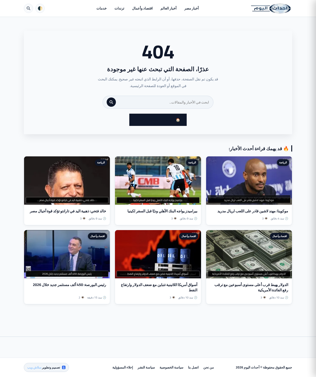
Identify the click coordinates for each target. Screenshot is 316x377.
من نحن (208, 367)
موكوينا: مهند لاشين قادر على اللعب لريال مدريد (252, 210)
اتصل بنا (193, 367)
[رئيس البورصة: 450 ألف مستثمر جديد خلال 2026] (67, 254)
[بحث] (111, 102)
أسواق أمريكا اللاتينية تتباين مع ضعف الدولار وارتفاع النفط (159, 287)
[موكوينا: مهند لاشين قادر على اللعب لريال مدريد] (249, 180)
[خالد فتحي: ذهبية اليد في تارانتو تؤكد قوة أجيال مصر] (67, 180)
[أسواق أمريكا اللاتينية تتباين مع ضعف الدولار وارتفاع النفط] (158, 254)
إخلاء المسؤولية (122, 367)
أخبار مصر (191, 8)
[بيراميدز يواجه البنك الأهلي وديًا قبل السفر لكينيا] (158, 180)
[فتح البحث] (28, 8)
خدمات (101, 8)
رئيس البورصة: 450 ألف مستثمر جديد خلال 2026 (69, 284)
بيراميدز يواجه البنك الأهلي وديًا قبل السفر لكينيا (162, 210)
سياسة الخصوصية (171, 367)
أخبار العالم (169, 8)
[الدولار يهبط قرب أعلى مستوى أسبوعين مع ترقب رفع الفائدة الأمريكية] (249, 254)
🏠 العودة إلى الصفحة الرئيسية (158, 119)
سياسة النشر (146, 367)
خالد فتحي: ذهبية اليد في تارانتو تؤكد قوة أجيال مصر (68, 210)
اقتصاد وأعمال (142, 8)
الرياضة (283, 162)
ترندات (119, 8)
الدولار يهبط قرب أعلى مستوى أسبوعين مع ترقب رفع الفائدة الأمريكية (251, 287)
